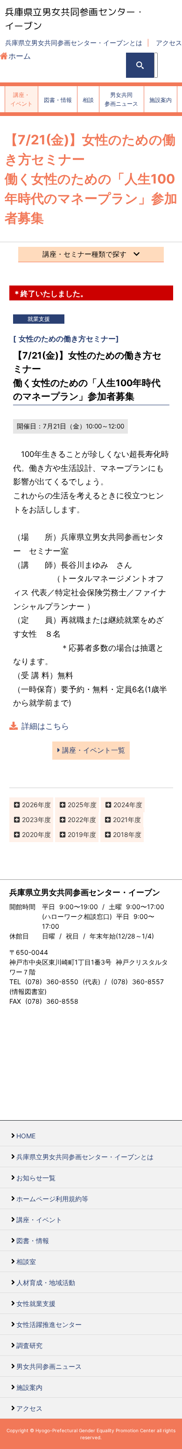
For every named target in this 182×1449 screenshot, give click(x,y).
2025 (76, 805)
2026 (30, 805)
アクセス (169, 43)
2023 (30, 819)
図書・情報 (32, 1241)
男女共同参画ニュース (49, 1366)
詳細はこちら (45, 726)
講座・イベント (39, 1220)
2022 (75, 819)
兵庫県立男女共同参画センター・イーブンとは (73, 43)
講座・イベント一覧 (92, 750)
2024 (121, 805)
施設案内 (29, 1387)
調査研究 (29, 1345)
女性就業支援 (36, 1303)
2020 (30, 834)
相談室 (26, 1261)
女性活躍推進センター (49, 1324)
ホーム (19, 56)
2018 (120, 834)
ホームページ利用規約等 (52, 1199)
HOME (25, 1136)
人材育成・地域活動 (45, 1282)
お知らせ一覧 (36, 1178)
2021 (120, 819)
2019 (75, 834)
